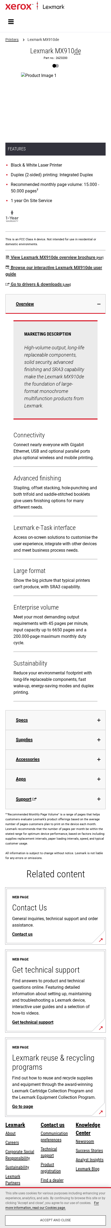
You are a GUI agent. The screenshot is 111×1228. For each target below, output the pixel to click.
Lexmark (15, 1125)
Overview (25, 304)
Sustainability (17, 1167)
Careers (12, 1142)
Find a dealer (52, 1180)
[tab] (55, 304)
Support (23, 799)
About (10, 1133)
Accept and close (55, 1220)
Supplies (24, 739)
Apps (21, 779)
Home (68, 7)
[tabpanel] (55, 512)
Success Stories (89, 1150)
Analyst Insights (89, 1159)
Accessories (28, 759)
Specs (22, 720)
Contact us (53, 1125)
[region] (55, 1207)
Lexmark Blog (87, 1168)
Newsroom (85, 1141)
